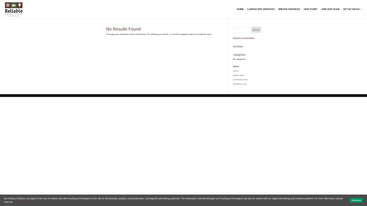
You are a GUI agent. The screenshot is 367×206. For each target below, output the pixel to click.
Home (240, 9)
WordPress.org (240, 84)
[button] (29, 202)
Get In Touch (351, 9)
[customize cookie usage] (31, 202)
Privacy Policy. (20, 202)
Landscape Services (261, 9)
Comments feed (240, 79)
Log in (236, 71)
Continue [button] (356, 200)
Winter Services (289, 9)
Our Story (310, 9)
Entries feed (238, 75)
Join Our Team (330, 9)
